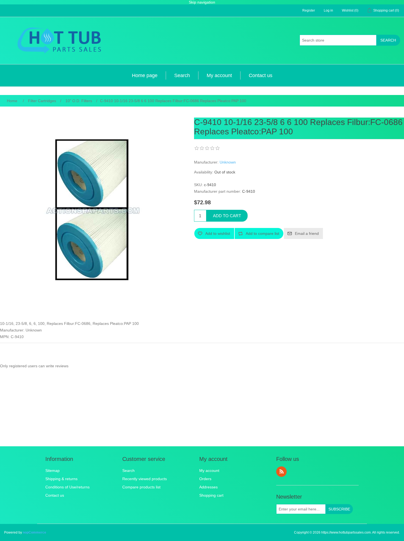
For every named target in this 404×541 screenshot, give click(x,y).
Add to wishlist (217, 233)
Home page (144, 75)
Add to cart (227, 215)
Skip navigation (202, 2)
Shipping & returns (61, 479)
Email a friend (307, 233)
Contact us (260, 75)
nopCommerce (34, 532)
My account (219, 75)
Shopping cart (211, 495)
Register (308, 10)
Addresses (208, 487)
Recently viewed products (144, 479)
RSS (281, 471)
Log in (328, 10)
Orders (205, 479)
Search (388, 40)
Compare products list (141, 487)
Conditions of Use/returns (67, 487)
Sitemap (52, 470)
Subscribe (339, 509)
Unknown (228, 162)
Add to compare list (262, 233)
